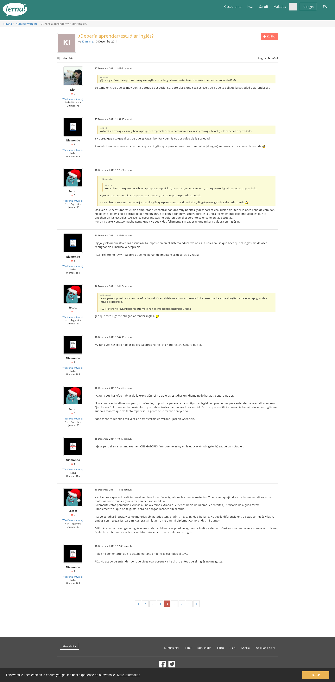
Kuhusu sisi (171, 648)
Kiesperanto (233, 6)
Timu (188, 648)
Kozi (250, 6)
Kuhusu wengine (27, 24)
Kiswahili (68, 646)
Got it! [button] (316, 675)
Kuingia (308, 7)
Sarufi (263, 6)
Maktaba (280, 6)
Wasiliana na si (265, 648)
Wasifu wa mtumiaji (73, 99)
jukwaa (7, 24)
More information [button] (128, 675)
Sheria (245, 648)
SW (325, 6)
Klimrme (87, 41)
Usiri (233, 648)
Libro (220, 648)
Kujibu (270, 36)
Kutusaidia (204, 648)
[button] (293, 6)
